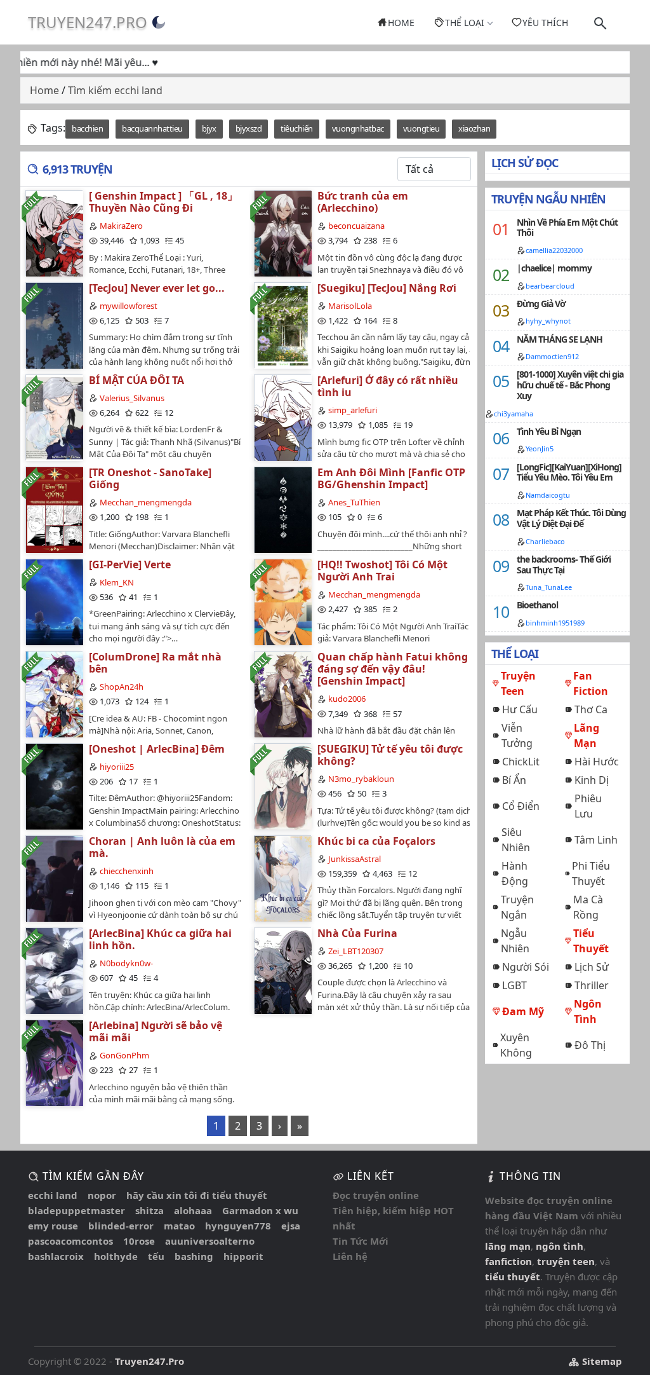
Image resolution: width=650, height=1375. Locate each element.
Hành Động (514, 873)
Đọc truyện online (376, 1195)
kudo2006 (347, 698)
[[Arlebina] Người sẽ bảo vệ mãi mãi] (54, 1062)
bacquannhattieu (152, 128)
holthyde (116, 1256)
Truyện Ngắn (517, 907)
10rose (139, 1241)
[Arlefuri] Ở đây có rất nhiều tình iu (387, 386)
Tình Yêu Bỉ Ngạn (549, 431)
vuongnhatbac (358, 128)
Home (401, 23)
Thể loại (464, 23)
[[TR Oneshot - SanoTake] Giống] (54, 509)
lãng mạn (508, 1246)
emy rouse (53, 1225)
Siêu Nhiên (515, 839)
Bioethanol (537, 605)
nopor (102, 1195)
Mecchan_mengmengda (146, 502)
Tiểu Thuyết (591, 940)
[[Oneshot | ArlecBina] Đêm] (54, 786)
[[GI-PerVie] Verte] (54, 602)
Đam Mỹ (523, 1011)
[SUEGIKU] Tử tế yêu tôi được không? (390, 755)
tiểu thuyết (512, 1276)
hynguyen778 (238, 1225)
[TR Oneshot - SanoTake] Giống (150, 478)
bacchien (87, 128)
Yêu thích (545, 23)
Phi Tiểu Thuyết (591, 873)
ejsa (290, 1225)
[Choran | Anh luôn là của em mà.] (54, 878)
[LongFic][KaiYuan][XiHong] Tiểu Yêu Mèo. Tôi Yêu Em (569, 472)
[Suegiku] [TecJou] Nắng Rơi (386, 288)
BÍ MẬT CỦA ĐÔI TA (136, 380)
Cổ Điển (521, 806)
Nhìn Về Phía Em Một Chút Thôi (567, 227)
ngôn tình (559, 1246)
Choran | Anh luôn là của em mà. (162, 847)
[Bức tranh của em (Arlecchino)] (282, 233)
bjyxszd (248, 128)
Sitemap (601, 1361)
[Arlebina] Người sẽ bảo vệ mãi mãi (155, 1031)
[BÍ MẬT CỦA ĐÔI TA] (54, 417)
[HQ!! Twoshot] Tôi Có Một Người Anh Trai (382, 571)
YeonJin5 (540, 448)
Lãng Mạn (586, 735)
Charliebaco (545, 541)
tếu (156, 1256)
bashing (194, 1256)
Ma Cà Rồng (588, 907)
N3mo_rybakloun (361, 778)
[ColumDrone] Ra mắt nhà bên (155, 663)
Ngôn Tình (588, 1011)
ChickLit (521, 762)
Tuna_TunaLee (549, 587)
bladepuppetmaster (76, 1210)
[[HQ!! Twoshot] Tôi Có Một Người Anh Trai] (282, 602)
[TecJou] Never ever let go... (157, 288)
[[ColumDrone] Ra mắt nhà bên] (54, 694)
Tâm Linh (596, 840)
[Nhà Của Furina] (282, 970)
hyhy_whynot (548, 320)
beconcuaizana (356, 225)
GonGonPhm (124, 1055)
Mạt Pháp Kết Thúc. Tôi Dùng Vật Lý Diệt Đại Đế (571, 518)
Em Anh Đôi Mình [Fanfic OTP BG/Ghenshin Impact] (391, 478)
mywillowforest (128, 305)
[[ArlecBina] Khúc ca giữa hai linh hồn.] (54, 970)
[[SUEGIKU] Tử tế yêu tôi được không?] (282, 786)
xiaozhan (474, 128)
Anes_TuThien (354, 502)
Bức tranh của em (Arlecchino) (362, 202)
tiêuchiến (297, 128)
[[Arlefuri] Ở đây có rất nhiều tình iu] (282, 417)
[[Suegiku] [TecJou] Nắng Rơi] (282, 325)
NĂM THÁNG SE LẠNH (559, 339)
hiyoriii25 (117, 766)
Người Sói (525, 967)
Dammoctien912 (552, 356)
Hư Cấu (520, 709)
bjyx (209, 128)
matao (179, 1225)
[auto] (158, 22)
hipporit (243, 1256)
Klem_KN (117, 582)
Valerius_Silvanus (132, 398)
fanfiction (508, 1261)
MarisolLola (350, 305)
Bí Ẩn (514, 780)
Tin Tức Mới (360, 1241)
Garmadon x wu (260, 1210)
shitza (149, 1210)
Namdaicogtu (548, 495)
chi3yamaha (513, 413)
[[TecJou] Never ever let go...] (54, 325)
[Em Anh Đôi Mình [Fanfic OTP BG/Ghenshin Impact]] (282, 509)
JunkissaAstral (354, 859)
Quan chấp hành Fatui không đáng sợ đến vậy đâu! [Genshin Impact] (392, 669)
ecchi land (52, 1195)
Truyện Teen (518, 683)
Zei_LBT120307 (355, 951)
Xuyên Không (516, 1045)
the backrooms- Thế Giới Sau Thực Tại (564, 564)
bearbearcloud (550, 286)
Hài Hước (596, 762)
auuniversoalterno (210, 1241)
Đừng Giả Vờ (541, 304)
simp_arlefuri (352, 410)
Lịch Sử (591, 967)
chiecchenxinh (127, 871)
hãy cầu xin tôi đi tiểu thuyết (196, 1195)
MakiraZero (121, 225)
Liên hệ (350, 1256)
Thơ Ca (590, 709)
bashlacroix (56, 1256)
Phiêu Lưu (588, 806)
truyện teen (566, 1261)
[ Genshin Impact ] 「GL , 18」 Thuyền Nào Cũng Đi (163, 202)
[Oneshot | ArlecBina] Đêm (157, 749)
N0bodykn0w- (126, 963)
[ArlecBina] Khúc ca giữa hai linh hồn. (160, 939)
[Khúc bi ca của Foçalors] (282, 878)
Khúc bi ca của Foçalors (376, 841)
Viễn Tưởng (517, 735)
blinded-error (121, 1225)
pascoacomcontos (70, 1241)
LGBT (514, 985)
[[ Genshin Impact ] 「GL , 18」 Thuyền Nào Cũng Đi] (54, 233)
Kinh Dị (591, 780)
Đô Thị (590, 1045)
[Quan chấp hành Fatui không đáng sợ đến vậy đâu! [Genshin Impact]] (282, 694)
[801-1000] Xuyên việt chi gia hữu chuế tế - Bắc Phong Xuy (570, 385)
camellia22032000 (554, 250)
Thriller (591, 985)
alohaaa (193, 1210)
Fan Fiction (590, 683)
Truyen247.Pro (87, 21)
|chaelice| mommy (554, 268)
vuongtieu (421, 128)
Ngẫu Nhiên (515, 940)
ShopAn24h (121, 686)
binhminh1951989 (555, 622)
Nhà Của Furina (357, 933)
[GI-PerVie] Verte (130, 564)
